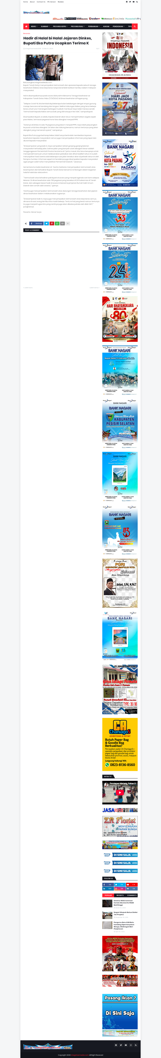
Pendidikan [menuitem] (118, 26)
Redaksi (61, 2)
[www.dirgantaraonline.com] (42, 19)
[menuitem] (26, 26)
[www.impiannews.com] (54, 19)
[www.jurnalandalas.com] (102, 19)
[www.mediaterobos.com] (78, 19)
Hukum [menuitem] (106, 26)
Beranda (26, 33)
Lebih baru (29, 288)
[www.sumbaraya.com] (66, 19)
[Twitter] (46, 223)
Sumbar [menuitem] (44, 26)
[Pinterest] (52, 223)
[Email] (62, 223)
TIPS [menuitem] (130, 26)
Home (25, 2)
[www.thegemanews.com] (127, 19)
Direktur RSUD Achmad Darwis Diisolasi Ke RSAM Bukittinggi (124, 903)
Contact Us (41, 2)
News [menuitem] (33, 26)
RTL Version (51, 2)
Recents (120, 895)
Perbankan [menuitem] (93, 26)
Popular (108, 895)
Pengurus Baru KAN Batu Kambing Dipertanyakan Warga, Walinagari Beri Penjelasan (124, 925)
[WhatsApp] (57, 223)
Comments (131, 895)
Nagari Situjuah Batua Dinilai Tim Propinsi (125, 913)
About (32, 2)
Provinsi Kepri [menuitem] (59, 26)
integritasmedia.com (80, 1055)
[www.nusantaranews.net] (115, 19)
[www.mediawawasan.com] (90, 19)
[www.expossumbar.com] (139, 19)
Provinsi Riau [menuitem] (77, 26)
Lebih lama (94, 288)
